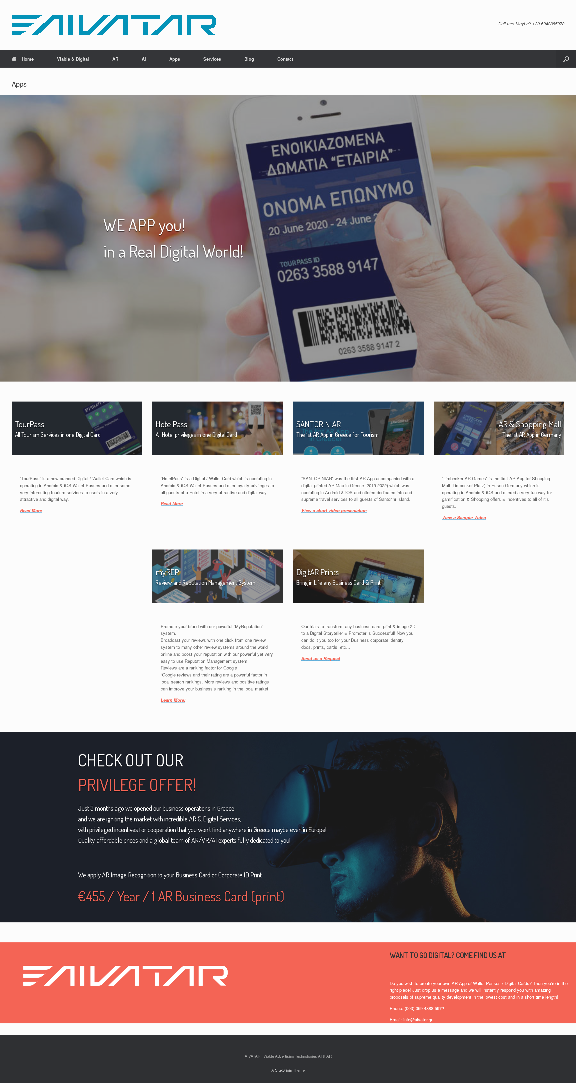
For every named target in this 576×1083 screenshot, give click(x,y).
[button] (566, 59)
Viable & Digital (73, 59)
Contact (285, 59)
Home (28, 59)
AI (144, 59)
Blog (249, 59)
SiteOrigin (283, 1070)
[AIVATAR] (114, 25)
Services (212, 59)
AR (115, 59)
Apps (174, 59)
